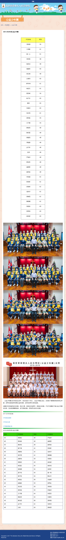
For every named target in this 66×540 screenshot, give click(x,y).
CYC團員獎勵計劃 (7, 426)
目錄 (33, 1)
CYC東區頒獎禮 (7, 418)
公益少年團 (14, 25)
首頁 (2, 25)
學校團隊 (7, 25)
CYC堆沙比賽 (6, 422)
